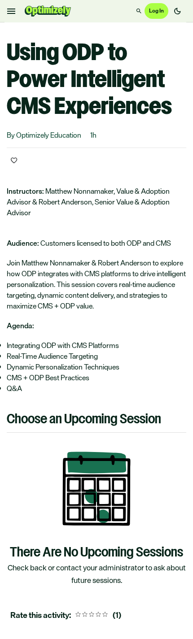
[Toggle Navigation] (11, 11)
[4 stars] (98, 615)
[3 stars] (91, 615)
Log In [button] (156, 10)
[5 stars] (105, 615)
